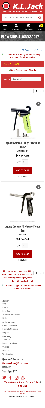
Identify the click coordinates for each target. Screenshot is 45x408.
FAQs (4, 318)
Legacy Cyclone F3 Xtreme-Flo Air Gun (22, 228)
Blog (4, 304)
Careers (5, 347)
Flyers (5, 307)
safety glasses (14, 278)
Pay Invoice (29, 29)
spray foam (27, 278)
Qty (19, 162)
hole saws (16, 275)
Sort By (7, 79)
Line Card (6, 311)
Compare (23, 177)
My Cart (40, 27)
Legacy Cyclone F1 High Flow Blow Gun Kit (22, 145)
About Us (6, 340)
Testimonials (7, 354)
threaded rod (25, 281)
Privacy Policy (33, 382)
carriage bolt (22, 271)
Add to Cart (22, 170)
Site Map (22, 386)
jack (23, 275)
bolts (15, 271)
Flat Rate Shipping (10, 329)
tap (14, 281)
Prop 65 (5, 332)
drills (9, 275)
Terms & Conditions (14, 382)
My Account (16, 29)
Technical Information (11, 314)
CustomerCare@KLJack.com (15, 363)
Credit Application (9, 325)
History (5, 350)
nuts (27, 275)
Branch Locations (9, 343)
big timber (8, 271)
